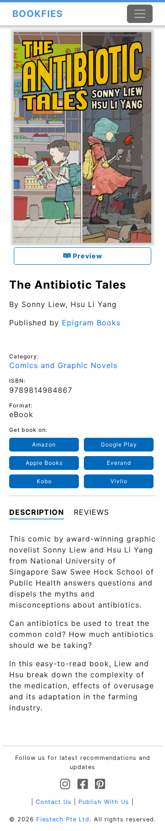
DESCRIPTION (36, 512)
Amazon (44, 444)
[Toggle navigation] (140, 14)
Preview (86, 256)
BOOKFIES (37, 13)
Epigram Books (91, 322)
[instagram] (65, 784)
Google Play (119, 444)
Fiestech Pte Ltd (62, 819)
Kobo (44, 481)
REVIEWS (91, 512)
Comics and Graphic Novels (63, 365)
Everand (119, 462)
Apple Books (44, 462)
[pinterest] (100, 784)
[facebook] (82, 784)
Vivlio (118, 481)
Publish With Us (103, 801)
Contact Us (54, 801)
